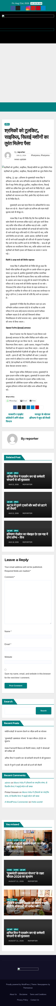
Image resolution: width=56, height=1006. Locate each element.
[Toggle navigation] (51, 106)
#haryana (35, 155)
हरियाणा (7, 124)
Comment (10, 577)
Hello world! (37, 802)
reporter (21, 152)
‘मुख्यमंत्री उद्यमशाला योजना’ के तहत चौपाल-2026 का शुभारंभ (25, 874)
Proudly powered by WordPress (18, 984)
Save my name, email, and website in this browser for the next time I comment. (28, 676)
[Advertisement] (28, 73)
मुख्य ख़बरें (9, 473)
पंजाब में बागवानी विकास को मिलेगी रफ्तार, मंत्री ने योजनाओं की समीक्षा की (27, 904)
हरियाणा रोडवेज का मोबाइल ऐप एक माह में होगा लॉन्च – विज (27, 535)
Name (8, 631)
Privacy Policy (22, 1000)
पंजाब (8, 899)
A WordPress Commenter (16, 802)
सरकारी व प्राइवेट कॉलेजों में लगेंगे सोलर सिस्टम (15, 418)
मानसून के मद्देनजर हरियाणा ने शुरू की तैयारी (39, 416)
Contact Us (35, 1000)
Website (8, 657)
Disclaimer (23, 994)
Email (8, 644)
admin (7, 783)
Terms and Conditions (38, 994)
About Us (13, 994)
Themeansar (27, 988)
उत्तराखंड (9, 840)
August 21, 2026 (16, 851)
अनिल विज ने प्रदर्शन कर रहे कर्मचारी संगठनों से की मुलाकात (26, 478)
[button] (41, 107)
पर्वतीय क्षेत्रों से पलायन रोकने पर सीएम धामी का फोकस (25, 731)
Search (8, 701)
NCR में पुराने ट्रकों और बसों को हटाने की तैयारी (26, 506)
